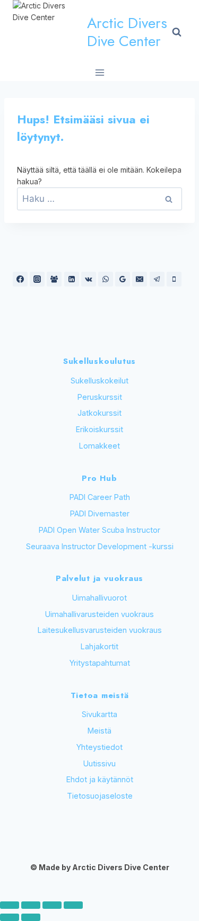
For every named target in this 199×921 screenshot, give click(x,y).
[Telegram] (157, 279)
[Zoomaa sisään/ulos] (9, 905)
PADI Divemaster (99, 513)
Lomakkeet (99, 445)
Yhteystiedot (99, 747)
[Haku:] (99, 198)
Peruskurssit (99, 396)
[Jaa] (52, 905)
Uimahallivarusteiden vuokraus (99, 614)
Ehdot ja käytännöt (99, 779)
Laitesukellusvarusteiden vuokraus (100, 629)
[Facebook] (20, 279)
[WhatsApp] (105, 279)
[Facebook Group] (54, 279)
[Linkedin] (71, 279)
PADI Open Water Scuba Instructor (99, 529)
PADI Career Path (100, 497)
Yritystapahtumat (100, 662)
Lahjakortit (99, 646)
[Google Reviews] (122, 279)
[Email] (139, 279)
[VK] (88, 279)
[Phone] (174, 279)
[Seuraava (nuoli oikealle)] (30, 917)
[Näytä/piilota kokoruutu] (30, 905)
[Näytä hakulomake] (176, 32)
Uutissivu (99, 763)
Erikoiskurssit (99, 429)
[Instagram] (37, 279)
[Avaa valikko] (99, 72)
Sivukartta (99, 714)
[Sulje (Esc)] (73, 905)
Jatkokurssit (99, 412)
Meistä (99, 730)
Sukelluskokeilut (99, 380)
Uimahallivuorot (99, 597)
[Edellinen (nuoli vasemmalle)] (9, 917)
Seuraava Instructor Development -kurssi (100, 546)
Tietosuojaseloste (100, 795)
